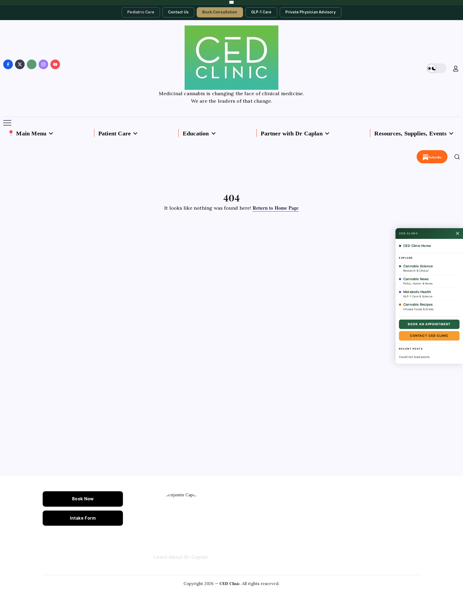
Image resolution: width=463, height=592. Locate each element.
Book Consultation (219, 12)
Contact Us (178, 12)
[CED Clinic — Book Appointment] (231, 2)
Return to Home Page (276, 207)
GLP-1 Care (261, 12)
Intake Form (83, 518)
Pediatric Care (140, 12)
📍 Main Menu (26, 133)
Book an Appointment (429, 324)
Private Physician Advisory (310, 12)
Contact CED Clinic (429, 336)
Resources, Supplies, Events (410, 133)
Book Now (83, 498)
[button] (436, 68)
